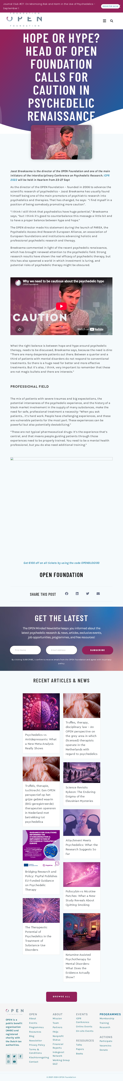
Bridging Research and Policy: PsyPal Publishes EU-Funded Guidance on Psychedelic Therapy (41, 880)
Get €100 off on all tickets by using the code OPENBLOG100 (61, 563)
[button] (104, 21)
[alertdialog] (61, 6)
